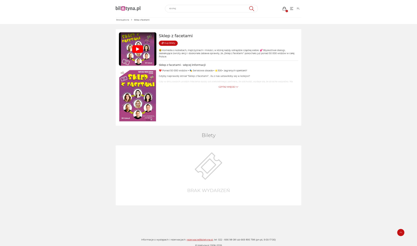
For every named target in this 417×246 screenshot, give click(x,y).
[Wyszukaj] (251, 8)
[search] (211, 8)
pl (298, 8)
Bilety (169, 43)
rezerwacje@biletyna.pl (200, 240)
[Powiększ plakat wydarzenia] (137, 96)
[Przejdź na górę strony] (401, 232)
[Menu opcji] (292, 8)
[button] (284, 8)
